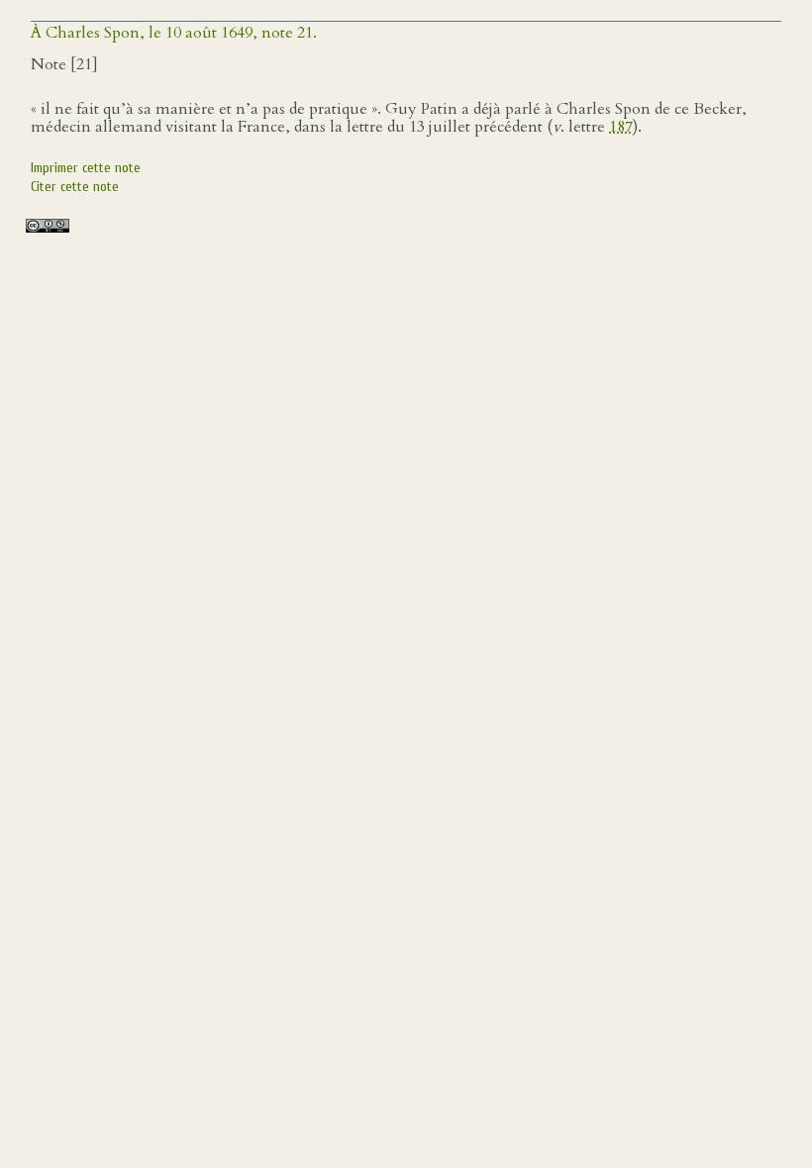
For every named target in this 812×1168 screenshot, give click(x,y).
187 (621, 127)
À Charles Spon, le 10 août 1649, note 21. (174, 33)
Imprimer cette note (86, 167)
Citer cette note (75, 186)
